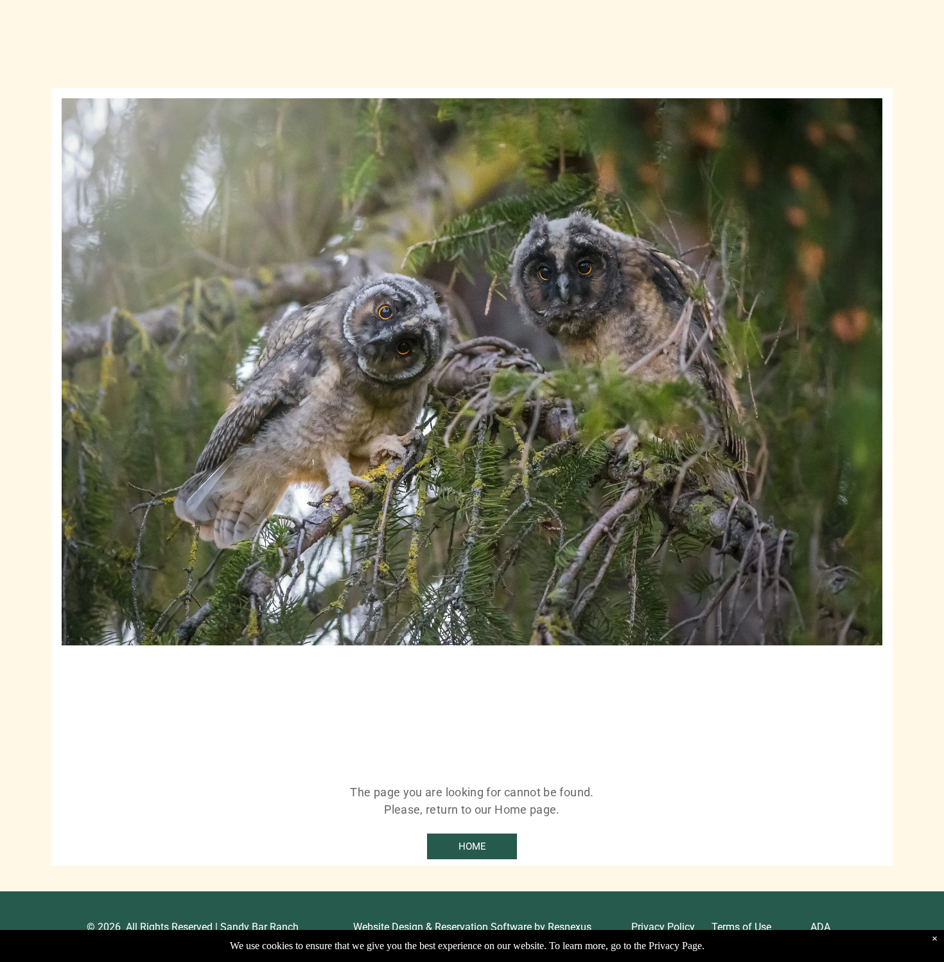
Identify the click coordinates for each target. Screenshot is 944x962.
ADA (820, 927)
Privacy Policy (663, 927)
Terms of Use (741, 927)
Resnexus (569, 927)
